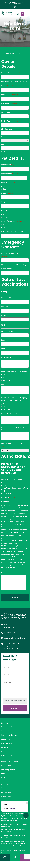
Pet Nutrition (5, 751)
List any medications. (9, 414)
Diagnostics (5, 739)
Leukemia (4, 340)
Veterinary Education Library (12, 770)
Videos (3, 774)
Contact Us (5, 788)
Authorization (8, 501)
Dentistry (4, 747)
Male (4, 214)
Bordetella (5, 307)
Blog (3, 778)
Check (5, 485)
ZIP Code (4, 152)
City (2, 137)
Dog (4, 186)
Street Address (7, 129)
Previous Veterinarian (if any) (12, 232)
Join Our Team (6, 792)
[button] (26, 12)
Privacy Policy (6, 796)
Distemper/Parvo (7, 298)
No (4, 228)
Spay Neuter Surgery (9, 735)
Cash (5, 482)
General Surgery (7, 731)
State (3, 144)
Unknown (6, 380)
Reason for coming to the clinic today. (13, 428)
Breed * (7, 193)
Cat (4, 189)
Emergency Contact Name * (12, 254)
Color (3, 202)
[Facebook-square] (11, 7)
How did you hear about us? (12, 445)
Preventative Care (8, 727)
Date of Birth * (9, 174)
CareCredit (7, 493)
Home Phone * (9, 94)
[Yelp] (18, 7)
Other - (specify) (7, 357)
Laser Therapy (6, 755)
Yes (4, 225)
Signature (5, 573)
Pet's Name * (9, 165)
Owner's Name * (10, 73)
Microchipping (6, 743)
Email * (7, 86)
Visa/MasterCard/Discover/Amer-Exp (15, 489)
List (2, 384)
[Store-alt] (15, 7)
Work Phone (5, 112)
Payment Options (7, 765)
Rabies (3, 315)
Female (5, 217)
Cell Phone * (9, 103)
